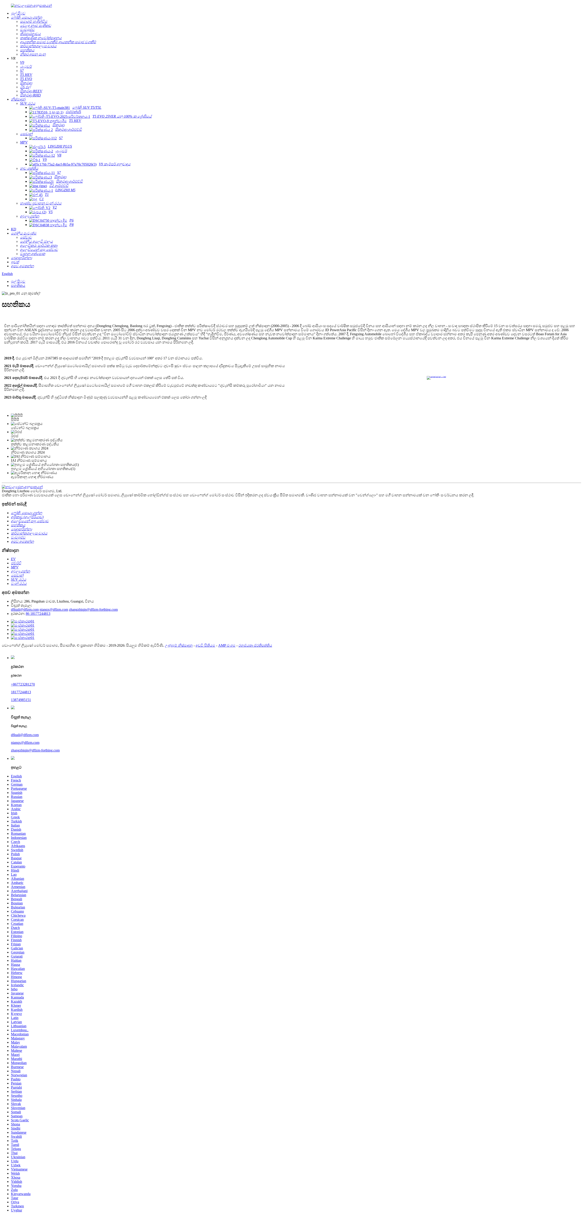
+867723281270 (23, 684)
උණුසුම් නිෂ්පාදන (179, 645)
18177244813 (21, 692)
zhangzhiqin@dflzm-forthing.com (93, 609)
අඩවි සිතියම (205, 645)
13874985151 (21, 700)
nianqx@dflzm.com (54, 609)
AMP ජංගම (226, 645)
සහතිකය (18, 286)
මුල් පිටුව (18, 281)
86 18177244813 (38, 614)
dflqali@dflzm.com (25, 609)
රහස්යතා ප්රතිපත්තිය (255, 645)
